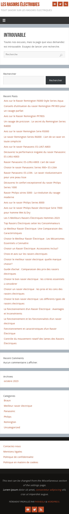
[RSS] (65, 4)
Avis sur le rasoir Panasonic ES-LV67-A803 (27, 146)
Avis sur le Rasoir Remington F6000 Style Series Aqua (33, 100)
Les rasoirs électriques (20, 4)
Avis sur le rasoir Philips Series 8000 (24, 202)
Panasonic (9, 411)
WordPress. (54, 501)
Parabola (40, 501)
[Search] (61, 55)
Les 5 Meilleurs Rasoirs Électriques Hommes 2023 (32, 217)
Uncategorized (12, 427)
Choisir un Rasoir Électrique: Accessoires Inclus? (31, 248)
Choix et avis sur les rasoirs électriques (25, 253)
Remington (10, 422)
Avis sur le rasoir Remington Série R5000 (26, 131)
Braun (7, 400)
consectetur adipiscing (48, 489)
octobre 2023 (11, 381)
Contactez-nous (12, 446)
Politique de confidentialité (18, 457)
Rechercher (9, 73)
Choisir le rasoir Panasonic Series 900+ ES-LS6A (30, 167)
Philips (7, 416)
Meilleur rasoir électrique (18, 405)
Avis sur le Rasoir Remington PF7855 (24, 116)
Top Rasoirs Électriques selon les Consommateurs (32, 223)
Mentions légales (12, 451)
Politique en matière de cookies (20, 462)
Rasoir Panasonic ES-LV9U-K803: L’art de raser (29, 162)
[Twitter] (60, 4)
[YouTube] (54, 4)
